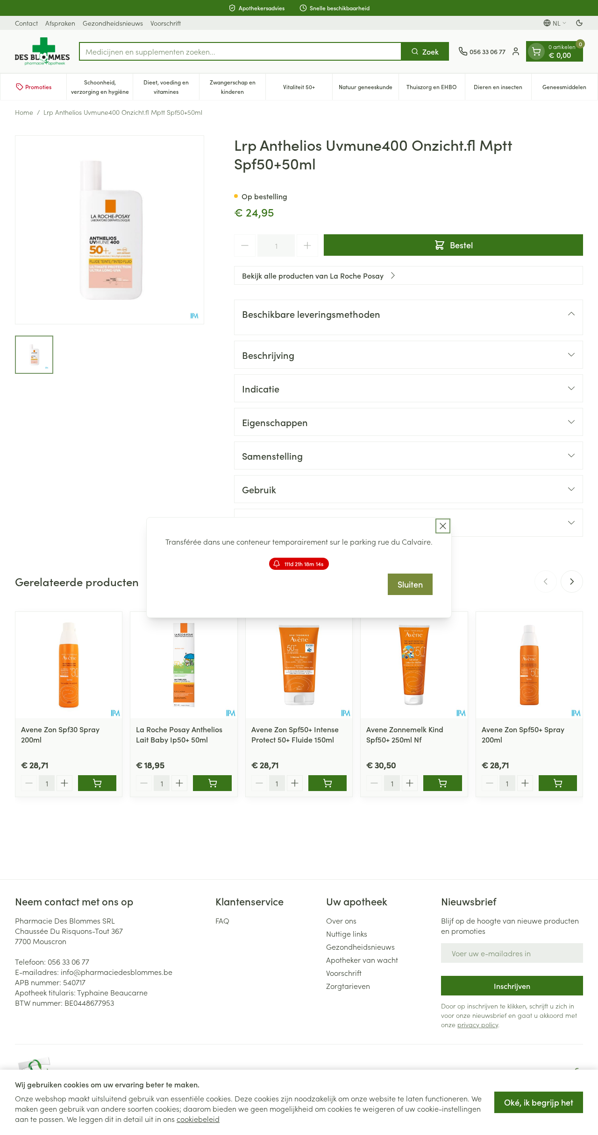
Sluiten (410, 584)
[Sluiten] (442, 525)
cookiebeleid (198, 1119)
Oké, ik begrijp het (538, 1102)
